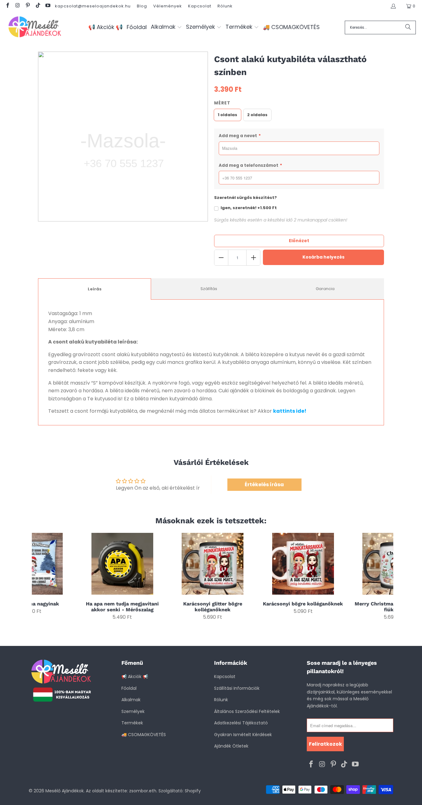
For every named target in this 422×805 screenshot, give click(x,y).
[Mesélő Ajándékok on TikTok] (37, 6)
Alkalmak (131, 700)
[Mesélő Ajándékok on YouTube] (47, 6)
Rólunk (225, 6)
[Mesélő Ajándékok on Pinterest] (27, 6)
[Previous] (41, 576)
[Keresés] (408, 27)
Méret (222, 103)
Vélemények (167, 6)
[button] (166, 27)
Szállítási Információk (237, 688)
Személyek (133, 711)
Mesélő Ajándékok (64, 791)
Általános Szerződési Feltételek (247, 711)
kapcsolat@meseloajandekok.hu (93, 6)
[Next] (385, 576)
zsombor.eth (142, 791)
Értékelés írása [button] (264, 484)
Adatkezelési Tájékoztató (241, 723)
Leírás (95, 289)
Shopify (193, 791)
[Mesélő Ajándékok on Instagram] (17, 6)
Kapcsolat (199, 6)
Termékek (132, 723)
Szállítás (208, 289)
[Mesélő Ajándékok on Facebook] (7, 6)
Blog (142, 6)
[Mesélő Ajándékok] (34, 27)
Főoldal (129, 688)
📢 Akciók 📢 (134, 676)
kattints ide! (289, 411)
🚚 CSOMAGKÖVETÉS (143, 734)
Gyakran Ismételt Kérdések (243, 734)
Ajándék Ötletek (231, 746)
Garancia (325, 289)
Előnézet (299, 241)
